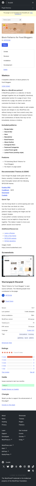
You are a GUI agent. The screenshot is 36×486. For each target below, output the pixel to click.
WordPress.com (8, 445)
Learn (3, 430)
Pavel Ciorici (9, 301)
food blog (31, 334)
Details (6, 51)
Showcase (22, 415)
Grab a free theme (10, 236)
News (3, 419)
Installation (7, 60)
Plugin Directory (6, 8)
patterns (31, 338)
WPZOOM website (10, 238)
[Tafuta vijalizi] (20, 20)
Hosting (4, 422)
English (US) (30, 330)
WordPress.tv (7, 439)
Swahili (8, 462)
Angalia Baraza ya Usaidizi (10, 389)
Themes (21, 419)
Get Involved (23, 430)
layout (26, 338)
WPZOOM (7, 40)
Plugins (21, 422)
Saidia (5, 69)
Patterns (21, 425)
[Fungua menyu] (33, 2)
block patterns (23, 334)
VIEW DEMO (6, 86)
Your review (5, 372)
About (4, 415)
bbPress (5, 451)
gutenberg (20, 338)
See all (32, 372)
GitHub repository (10, 241)
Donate (22, 436)
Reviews (6, 56)
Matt (4, 448)
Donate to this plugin (8, 405)
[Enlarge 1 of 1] (32, 258)
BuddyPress (6, 454)
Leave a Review (9, 233)
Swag (21, 439)
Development (8, 65)
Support (4, 433)
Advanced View (7, 343)
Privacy (4, 425)
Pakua (5, 45)
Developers (5, 436)
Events (21, 433)
